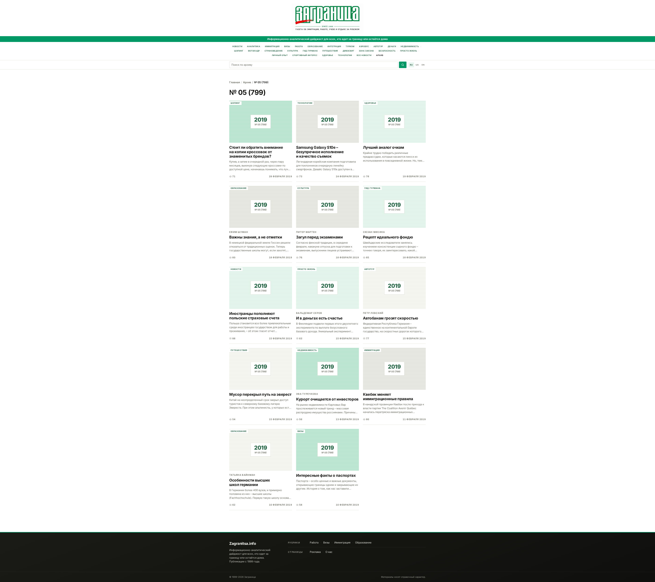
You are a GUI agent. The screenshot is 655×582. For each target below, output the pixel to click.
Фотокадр (254, 51)
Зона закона (366, 51)
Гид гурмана (310, 51)
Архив (379, 55)
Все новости (364, 55)
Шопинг (238, 51)
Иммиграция (272, 46)
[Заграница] (327, 18)
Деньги (392, 46)
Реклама (315, 552)
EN (423, 65)
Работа (299, 46)
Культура (292, 51)
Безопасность (387, 51)
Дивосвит (348, 51)
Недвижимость (410, 46)
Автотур (378, 46)
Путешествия (330, 51)
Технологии (345, 55)
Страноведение (274, 51)
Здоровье (327, 55)
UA (417, 65)
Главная (234, 82)
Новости (237, 46)
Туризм (350, 46)
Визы (287, 46)
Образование (315, 46)
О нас (328, 552)
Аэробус (364, 46)
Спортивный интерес (304, 55)
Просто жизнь (408, 51)
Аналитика (253, 46)
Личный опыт (280, 55)
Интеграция (334, 46)
